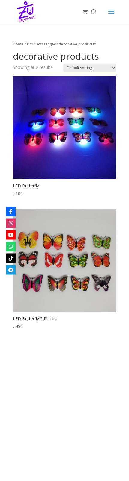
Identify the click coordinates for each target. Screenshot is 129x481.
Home (18, 44)
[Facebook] (11, 211)
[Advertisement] (64, 413)
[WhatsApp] (11, 246)
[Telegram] (11, 269)
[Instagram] (11, 223)
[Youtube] (11, 234)
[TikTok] (11, 258)
